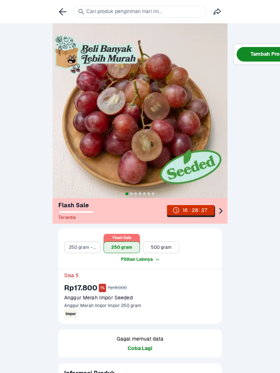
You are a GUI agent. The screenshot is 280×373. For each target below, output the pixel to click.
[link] (197, 211)
